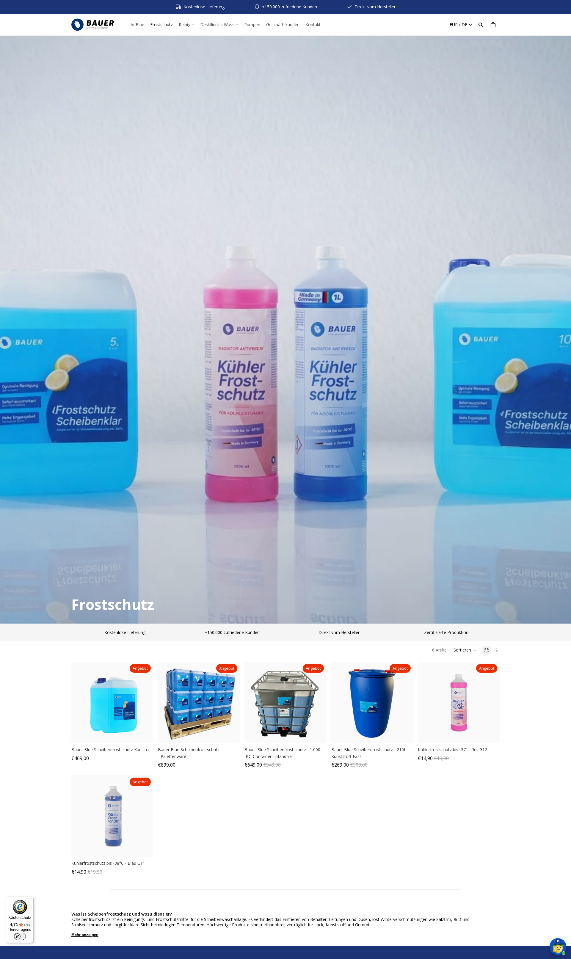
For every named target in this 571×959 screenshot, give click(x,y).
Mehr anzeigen (84, 935)
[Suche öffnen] (480, 24)
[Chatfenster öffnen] (558, 942)
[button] (465, 650)
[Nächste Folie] (144, 702)
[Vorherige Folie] (80, 702)
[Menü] (30, 900)
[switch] (20, 936)
